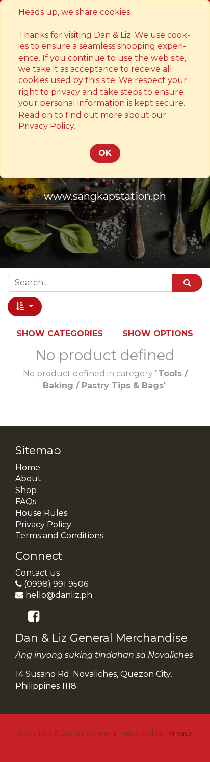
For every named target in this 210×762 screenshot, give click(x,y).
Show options (157, 333)
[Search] (187, 282)
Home (27, 467)
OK (105, 153)
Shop (26, 490)
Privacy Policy (43, 524)
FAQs (25, 501)
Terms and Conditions (59, 535)
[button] (25, 306)
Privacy (180, 733)
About (28, 478)
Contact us (37, 573)
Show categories (59, 333)
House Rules (41, 513)
